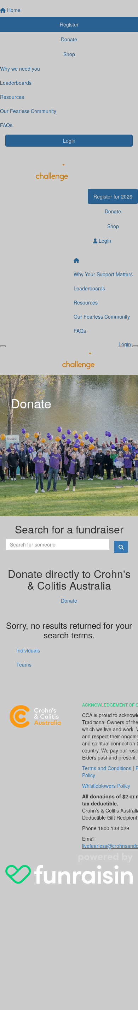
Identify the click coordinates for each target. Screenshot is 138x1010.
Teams (23, 664)
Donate (69, 600)
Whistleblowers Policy (106, 785)
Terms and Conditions (106, 768)
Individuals (28, 650)
